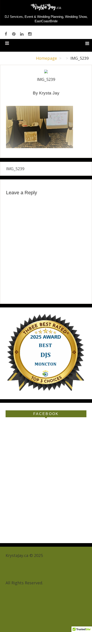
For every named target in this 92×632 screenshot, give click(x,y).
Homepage (46, 58)
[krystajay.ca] (46, 11)
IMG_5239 (15, 168)
